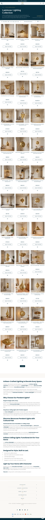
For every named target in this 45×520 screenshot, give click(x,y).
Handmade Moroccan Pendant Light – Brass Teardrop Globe (7, 322)
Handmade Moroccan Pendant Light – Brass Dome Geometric (37, 238)
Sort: (11, 21)
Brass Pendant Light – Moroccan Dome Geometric (7, 266)
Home (3, 7)
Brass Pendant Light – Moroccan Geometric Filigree (37, 181)
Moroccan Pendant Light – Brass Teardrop (7, 209)
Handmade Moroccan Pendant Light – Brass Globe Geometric (37, 153)
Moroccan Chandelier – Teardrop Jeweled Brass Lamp (22, 125)
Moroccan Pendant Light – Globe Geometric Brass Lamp (22, 322)
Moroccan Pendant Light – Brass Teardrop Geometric (22, 238)
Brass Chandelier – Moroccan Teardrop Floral (7, 181)
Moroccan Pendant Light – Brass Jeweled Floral (7, 238)
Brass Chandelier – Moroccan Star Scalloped (22, 266)
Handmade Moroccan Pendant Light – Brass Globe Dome (37, 125)
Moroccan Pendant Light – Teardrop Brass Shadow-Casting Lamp (22, 294)
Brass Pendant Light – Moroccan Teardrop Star (37, 40)
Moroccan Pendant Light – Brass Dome (37, 265)
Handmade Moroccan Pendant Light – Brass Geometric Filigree (37, 68)
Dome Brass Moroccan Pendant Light (7, 95)
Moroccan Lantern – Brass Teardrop (22, 67)
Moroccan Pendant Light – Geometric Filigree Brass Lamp (7, 125)
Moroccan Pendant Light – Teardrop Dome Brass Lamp (37, 96)
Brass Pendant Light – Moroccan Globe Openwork (22, 153)
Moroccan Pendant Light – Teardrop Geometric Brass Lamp (37, 351)
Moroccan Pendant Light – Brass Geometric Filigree (7, 294)
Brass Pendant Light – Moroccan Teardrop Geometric (22, 351)
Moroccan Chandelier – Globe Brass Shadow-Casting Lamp (37, 322)
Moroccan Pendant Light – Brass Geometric (7, 68)
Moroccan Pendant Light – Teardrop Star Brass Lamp (37, 294)
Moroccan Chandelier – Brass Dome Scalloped (22, 40)
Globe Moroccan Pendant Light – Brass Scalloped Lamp (7, 351)
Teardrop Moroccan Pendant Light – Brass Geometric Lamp (7, 153)
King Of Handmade (22, 3)
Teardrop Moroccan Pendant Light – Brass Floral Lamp (22, 96)
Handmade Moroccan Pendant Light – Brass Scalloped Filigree (22, 181)
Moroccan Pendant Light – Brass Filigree (22, 209)
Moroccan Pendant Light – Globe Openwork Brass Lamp (37, 209)
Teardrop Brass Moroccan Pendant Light (7, 40)
